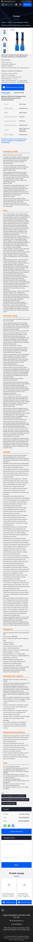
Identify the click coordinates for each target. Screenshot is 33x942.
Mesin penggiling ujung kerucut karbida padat (15, 799)
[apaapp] (9, 826)
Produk (10, 22)
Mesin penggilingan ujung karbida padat (14, 796)
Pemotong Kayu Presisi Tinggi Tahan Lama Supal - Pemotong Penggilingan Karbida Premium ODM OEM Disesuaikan (24, 895)
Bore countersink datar (9, 803)
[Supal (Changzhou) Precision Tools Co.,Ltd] (8, 4)
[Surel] (13, 826)
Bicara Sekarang (16, 831)
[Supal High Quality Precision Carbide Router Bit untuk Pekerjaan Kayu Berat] (8, 885)
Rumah (3, 22)
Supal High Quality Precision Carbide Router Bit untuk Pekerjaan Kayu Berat (8, 895)
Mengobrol (27, 4)
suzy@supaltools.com (9, 1)
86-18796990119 (27, 1)
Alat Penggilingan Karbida (21, 22)
